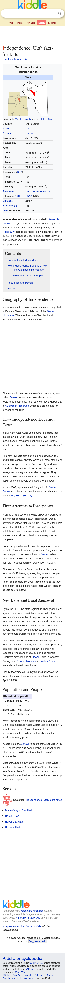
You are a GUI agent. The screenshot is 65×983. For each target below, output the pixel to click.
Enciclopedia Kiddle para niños (18, 978)
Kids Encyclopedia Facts (15, 58)
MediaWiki (20, 971)
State (6, 128)
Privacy (38, 975)
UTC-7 (28, 191)
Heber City (8, 231)
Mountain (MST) (41, 191)
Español (52, 22)
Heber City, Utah (14, 821)
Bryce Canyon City (21, 495)
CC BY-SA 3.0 (36, 962)
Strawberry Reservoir (17, 405)
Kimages (31, 22)
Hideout (35, 657)
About (28, 975)
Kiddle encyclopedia (32, 910)
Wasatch (29, 133)
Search (59, 13)
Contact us (51, 975)
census (25, 744)
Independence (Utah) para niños (44, 799)
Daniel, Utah (12, 816)
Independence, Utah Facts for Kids (22, 926)
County (7, 133)
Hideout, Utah (13, 827)
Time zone (8, 191)
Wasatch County (23, 119)
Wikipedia (30, 968)
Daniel (13, 397)
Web (11, 22)
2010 (19, 171)
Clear (53, 13)
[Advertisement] (32, 35)
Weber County (49, 661)
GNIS (6, 210)
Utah (27, 128)
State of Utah (46, 119)
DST (18, 195)
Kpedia (41, 22)
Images (20, 22)
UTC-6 (28, 196)
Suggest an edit (37, 941)
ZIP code (8, 200)
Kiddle (6, 975)
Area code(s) (10, 205)
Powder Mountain (27, 661)
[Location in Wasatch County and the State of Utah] (27, 98)
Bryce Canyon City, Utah (18, 810)
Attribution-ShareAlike (28, 917)
